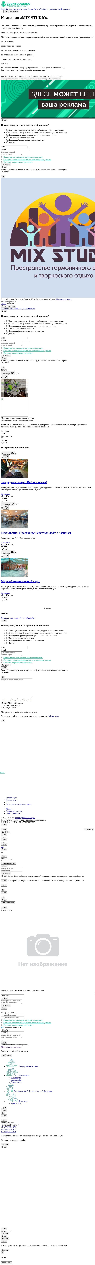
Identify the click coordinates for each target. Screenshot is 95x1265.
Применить (89, 829)
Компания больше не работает (21, 137)
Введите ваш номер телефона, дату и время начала (22, 991)
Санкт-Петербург (13, 813)
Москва (9, 809)
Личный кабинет (41, 9)
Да (3, 832)
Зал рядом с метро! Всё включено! (24, 482)
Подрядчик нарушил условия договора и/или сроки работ (32, 135)
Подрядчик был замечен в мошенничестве (26, 140)
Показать (10, 304)
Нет (7, 832)
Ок (2, 847)
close (4, 1263)
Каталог (8, 9)
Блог (3, 9)
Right (9, 1056)
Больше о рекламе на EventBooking (33, 79)
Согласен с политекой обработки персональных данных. (27, 159)
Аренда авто (16, 1103)
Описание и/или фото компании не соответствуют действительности (37, 132)
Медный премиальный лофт (20, 581)
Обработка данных (14, 811)
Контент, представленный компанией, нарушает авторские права (36, 130)
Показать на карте (63, 299)
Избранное (65, 9)
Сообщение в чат (8, 306)
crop (9, 1263)
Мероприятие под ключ (11, 1047)
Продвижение (55, 9)
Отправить (6, 164)
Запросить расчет (11, 11)
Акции (30, 9)
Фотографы (16, 1078)
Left (3, 1056)
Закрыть (5, 1144)
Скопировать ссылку (9, 79)
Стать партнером (20, 9)
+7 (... (3, 496)
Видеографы (16, 1080)
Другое (11, 142)
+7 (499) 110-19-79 (8, 1127)
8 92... (3, 304)
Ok (3, 176)
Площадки (5, 494)
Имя (3, 147)
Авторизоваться (8, 903)
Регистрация (11, 798)
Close (4, 120)
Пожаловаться (54, 79)
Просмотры (6, 374)
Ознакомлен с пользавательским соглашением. (23, 157)
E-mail (3, 149)
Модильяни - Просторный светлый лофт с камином (36, 532)
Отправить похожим (12, 1028)
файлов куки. (53, 716)
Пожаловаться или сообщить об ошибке (18, 308)
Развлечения (16, 1082)
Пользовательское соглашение (18, 804)
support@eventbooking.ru (25, 818)
